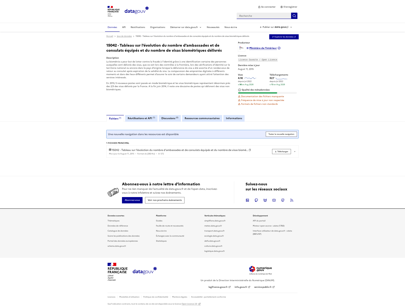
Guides (159, 220)
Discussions (169, 118)
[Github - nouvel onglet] (283, 200)
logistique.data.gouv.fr (214, 251)
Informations (234, 118)
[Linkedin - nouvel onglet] (247, 200)
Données (112, 27)
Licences (111, 297)
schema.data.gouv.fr (117, 246)
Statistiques (161, 241)
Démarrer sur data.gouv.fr (184, 27)
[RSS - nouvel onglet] (292, 200)
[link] (266, 7)
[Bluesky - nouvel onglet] (265, 200)
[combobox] (267, 16)
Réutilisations (138, 27)
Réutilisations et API (141, 118)
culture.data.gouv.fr (213, 246)
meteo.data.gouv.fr (213, 225)
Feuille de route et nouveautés (169, 225)
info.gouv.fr (241, 287)
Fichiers (115, 118)
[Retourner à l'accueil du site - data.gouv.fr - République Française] (145, 272)
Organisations (157, 27)
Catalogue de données (118, 230)
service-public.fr (263, 287)
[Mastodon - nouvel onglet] (256, 200)
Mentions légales (179, 297)
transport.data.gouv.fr (214, 230)
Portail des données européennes (123, 241)
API (124, 27)
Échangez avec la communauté (170, 236)
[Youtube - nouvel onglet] (274, 200)
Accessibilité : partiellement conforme (208, 297)
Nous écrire (230, 27)
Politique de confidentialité (155, 297)
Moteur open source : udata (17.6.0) (268, 225)
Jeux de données (124, 36)
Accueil (109, 36)
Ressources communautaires (202, 118)
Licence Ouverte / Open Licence (258, 59)
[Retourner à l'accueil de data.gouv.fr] (137, 11)
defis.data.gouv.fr (212, 241)
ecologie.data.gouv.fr (214, 236)
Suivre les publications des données (124, 236)
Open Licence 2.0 (190, 303)
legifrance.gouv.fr (218, 287)
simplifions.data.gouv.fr (215, 220)
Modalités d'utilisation (129, 297)
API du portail (259, 220)
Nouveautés (213, 27)
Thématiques (113, 220)
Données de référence (118, 225)
